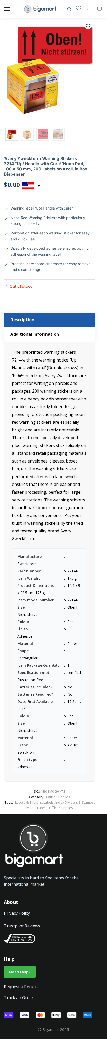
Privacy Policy (17, 913)
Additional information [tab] (34, 334)
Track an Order (19, 997)
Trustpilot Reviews (22, 926)
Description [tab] (22, 319)
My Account (89, 8)
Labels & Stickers (28, 802)
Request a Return (21, 987)
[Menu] (11, 9)
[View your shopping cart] (97, 5)
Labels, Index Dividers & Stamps (68, 802)
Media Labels (37, 807)
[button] (88, 25)
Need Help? (19, 972)
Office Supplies (58, 797)
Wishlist (78, 8)
